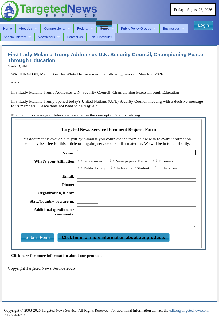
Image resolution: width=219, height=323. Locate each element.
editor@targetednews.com (189, 310)
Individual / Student (132, 168)
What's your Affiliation (54, 161)
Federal (82, 29)
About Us (25, 29)
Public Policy (94, 168)
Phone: (68, 185)
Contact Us (75, 37)
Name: (68, 153)
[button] (104, 23)
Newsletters (46, 37)
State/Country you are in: (52, 201)
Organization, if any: (56, 193)
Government (93, 161)
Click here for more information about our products (56, 255)
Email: (68, 176)
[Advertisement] (105, 283)
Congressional (54, 29)
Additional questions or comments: (54, 211)
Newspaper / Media (131, 161)
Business (165, 161)
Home (7, 29)
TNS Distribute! (101, 37)
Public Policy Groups (136, 29)
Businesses (171, 29)
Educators (168, 168)
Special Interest (15, 37)
